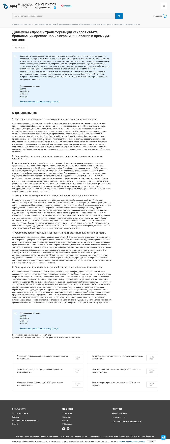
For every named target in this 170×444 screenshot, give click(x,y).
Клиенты (15, 417)
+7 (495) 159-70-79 (45, 4)
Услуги (65, 420)
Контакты (66, 417)
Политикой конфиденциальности (131, 442)
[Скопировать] (49, 8)
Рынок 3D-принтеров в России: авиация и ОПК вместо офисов (116, 383)
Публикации (67, 424)
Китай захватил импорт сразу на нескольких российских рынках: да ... (117, 357)
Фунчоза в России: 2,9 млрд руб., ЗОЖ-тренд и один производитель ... (40, 383)
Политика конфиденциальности (25, 420)
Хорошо (151, 442)
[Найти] (119, 16)
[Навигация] (164, 6)
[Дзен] (68, 428)
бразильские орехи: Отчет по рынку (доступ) (39, 101)
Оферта (15, 424)
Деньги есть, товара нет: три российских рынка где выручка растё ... (40, 370)
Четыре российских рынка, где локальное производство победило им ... (42, 357)
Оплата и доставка (20, 413)
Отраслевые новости (21, 24)
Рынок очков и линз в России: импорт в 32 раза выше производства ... (116, 370)
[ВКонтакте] (63, 428)
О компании (67, 413)
